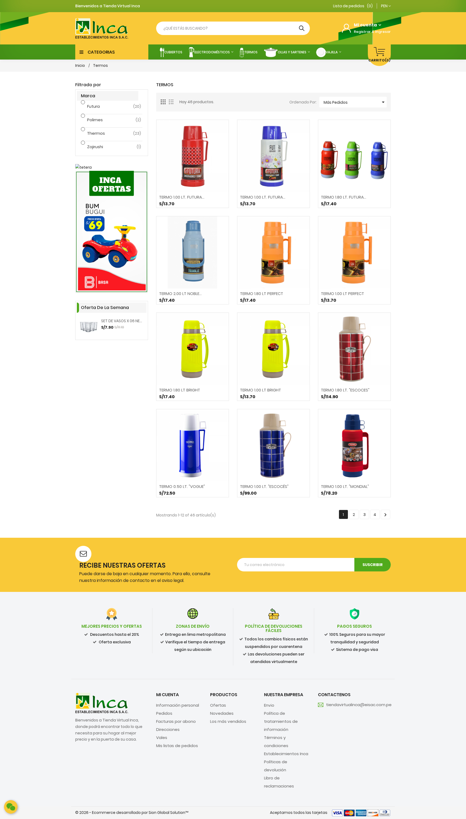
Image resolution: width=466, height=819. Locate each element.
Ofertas (218, 705)
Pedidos (164, 713)
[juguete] (111, 232)
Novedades (222, 713)
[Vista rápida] (192, 201)
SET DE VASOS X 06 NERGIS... (122, 321)
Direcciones (168, 729)
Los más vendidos (228, 721)
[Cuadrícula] (163, 102)
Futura (107, 106)
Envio (269, 705)
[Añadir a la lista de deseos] (206, 201)
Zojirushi (107, 147)
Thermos (107, 133)
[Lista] (171, 102)
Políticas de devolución (275, 766)
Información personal (177, 705)
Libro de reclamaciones (279, 782)
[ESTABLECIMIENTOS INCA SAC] (101, 702)
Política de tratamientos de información (281, 721)
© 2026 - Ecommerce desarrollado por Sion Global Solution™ (131, 812)
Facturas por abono (176, 721)
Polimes (107, 120)
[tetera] (111, 167)
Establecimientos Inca (286, 753)
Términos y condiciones (276, 741)
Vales (161, 737)
